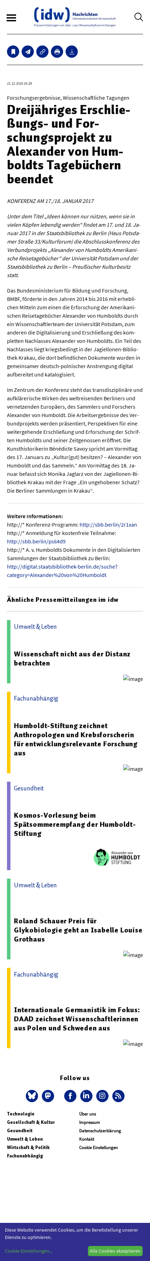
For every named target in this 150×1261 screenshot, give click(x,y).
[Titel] (13, 51)
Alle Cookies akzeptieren (115, 1251)
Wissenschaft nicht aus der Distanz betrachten (72, 658)
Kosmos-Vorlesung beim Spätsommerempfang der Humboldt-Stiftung (75, 824)
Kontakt (86, 1139)
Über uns (87, 1114)
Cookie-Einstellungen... (28, 1251)
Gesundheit (19, 1130)
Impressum (89, 1122)
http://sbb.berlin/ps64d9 (36, 541)
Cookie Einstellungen (98, 1147)
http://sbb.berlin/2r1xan (108, 524)
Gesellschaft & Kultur (31, 1122)
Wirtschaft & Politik (28, 1147)
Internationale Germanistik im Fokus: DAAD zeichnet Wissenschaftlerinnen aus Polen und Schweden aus (77, 1019)
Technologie (21, 1114)
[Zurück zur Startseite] (75, 17)
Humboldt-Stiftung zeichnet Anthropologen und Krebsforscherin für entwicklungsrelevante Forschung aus (75, 739)
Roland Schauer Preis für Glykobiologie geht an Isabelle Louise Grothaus (78, 930)
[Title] (42, 51)
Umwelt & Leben (25, 1139)
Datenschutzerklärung (100, 1131)
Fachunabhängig (25, 1156)
